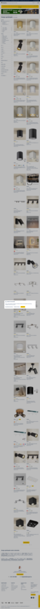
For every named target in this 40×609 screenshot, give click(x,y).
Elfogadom (22, 306)
